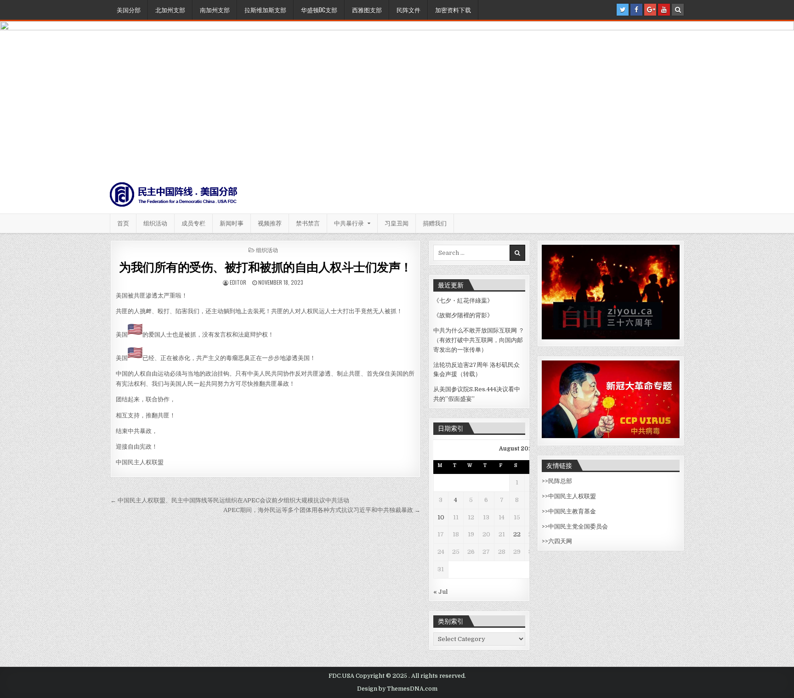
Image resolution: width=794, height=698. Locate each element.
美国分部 (129, 9)
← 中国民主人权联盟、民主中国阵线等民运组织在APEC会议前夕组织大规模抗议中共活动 (229, 500)
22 (517, 534)
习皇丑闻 (396, 223)
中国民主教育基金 (572, 511)
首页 (123, 223)
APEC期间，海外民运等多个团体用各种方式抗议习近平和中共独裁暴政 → (321, 510)
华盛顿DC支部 (319, 9)
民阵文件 (408, 9)
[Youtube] (664, 10)
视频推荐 (270, 223)
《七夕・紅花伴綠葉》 (463, 300)
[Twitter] (623, 10)
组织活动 (155, 223)
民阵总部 (560, 481)
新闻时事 (232, 223)
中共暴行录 (349, 223)
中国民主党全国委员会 (578, 526)
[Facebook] (636, 10)
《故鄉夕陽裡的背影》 (463, 315)
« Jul (440, 591)
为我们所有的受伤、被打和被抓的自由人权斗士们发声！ (265, 267)
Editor (238, 282)
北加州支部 (170, 9)
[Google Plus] (650, 10)
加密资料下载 (453, 9)
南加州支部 (215, 9)
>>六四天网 (557, 541)
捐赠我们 (435, 223)
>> (545, 481)
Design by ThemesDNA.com (397, 689)
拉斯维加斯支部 (265, 9)
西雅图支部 (367, 9)
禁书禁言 (308, 223)
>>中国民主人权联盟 (569, 496)
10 (440, 517)
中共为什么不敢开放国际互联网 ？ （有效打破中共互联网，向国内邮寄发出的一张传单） (478, 340)
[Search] (678, 10)
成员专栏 (193, 223)
